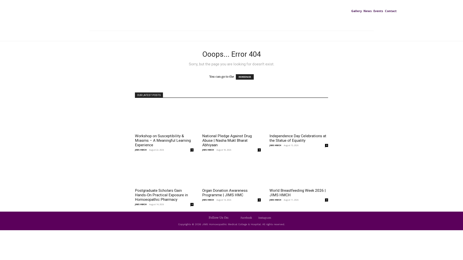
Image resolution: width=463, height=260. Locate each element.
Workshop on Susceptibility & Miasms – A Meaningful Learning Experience (163, 140)
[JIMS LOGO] (231, 16)
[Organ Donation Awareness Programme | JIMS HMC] (231, 171)
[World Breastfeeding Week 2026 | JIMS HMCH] (298, 171)
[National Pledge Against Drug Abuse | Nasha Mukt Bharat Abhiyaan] (231, 117)
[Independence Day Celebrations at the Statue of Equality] (298, 117)
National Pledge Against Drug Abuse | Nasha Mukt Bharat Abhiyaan (227, 140)
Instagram (264, 217)
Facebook (246, 217)
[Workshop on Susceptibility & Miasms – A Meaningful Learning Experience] (164, 117)
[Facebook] (237, 218)
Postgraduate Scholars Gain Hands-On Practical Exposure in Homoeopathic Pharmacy (161, 195)
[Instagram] (255, 218)
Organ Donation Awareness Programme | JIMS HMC (225, 192)
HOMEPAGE (245, 77)
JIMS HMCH (141, 149)
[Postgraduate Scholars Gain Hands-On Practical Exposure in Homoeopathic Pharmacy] (164, 171)
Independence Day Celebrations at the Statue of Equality (297, 138)
